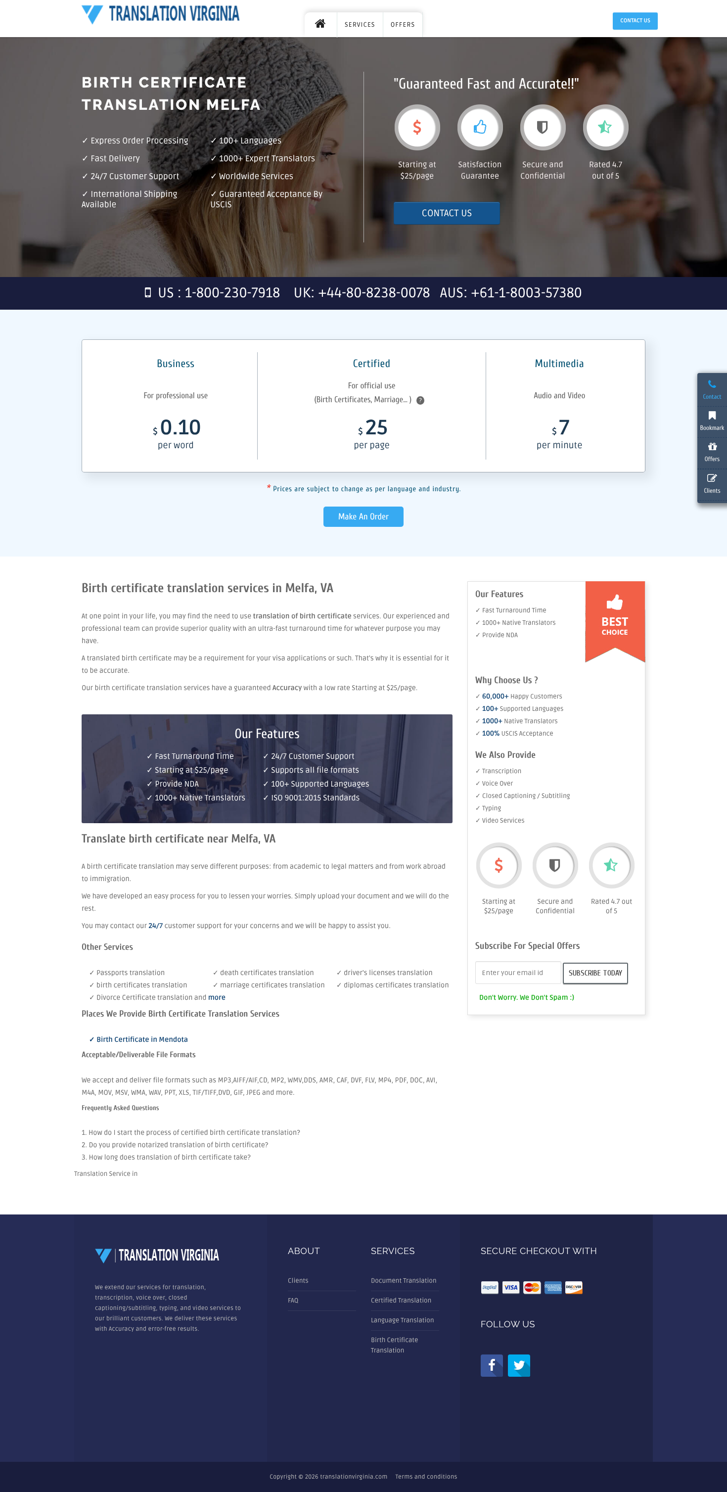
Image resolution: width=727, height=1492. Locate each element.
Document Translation (404, 1281)
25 (371, 436)
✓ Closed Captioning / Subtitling (522, 796)
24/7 (156, 926)
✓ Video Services (500, 821)
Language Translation (402, 1320)
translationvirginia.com (353, 1477)
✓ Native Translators (516, 721)
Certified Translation (401, 1301)
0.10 (177, 436)
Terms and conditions (426, 1477)
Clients (298, 1281)
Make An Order (363, 517)
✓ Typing (488, 808)
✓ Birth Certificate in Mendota (138, 1040)
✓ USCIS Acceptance (514, 734)
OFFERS (403, 25)
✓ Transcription (498, 771)
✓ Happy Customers (518, 696)
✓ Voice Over (494, 784)
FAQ (293, 1301)
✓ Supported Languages (519, 709)
